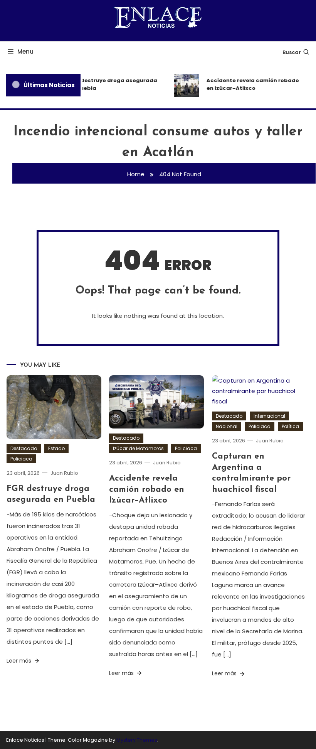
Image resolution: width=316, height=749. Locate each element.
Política (290, 426)
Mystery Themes (136, 740)
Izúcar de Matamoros (138, 448)
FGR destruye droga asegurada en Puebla (110, 84)
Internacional (269, 416)
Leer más (20, 661)
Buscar (291, 52)
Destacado (23, 448)
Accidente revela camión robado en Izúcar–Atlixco (250, 84)
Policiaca (21, 458)
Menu (25, 51)
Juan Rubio (64, 473)
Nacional (226, 426)
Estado (56, 448)
